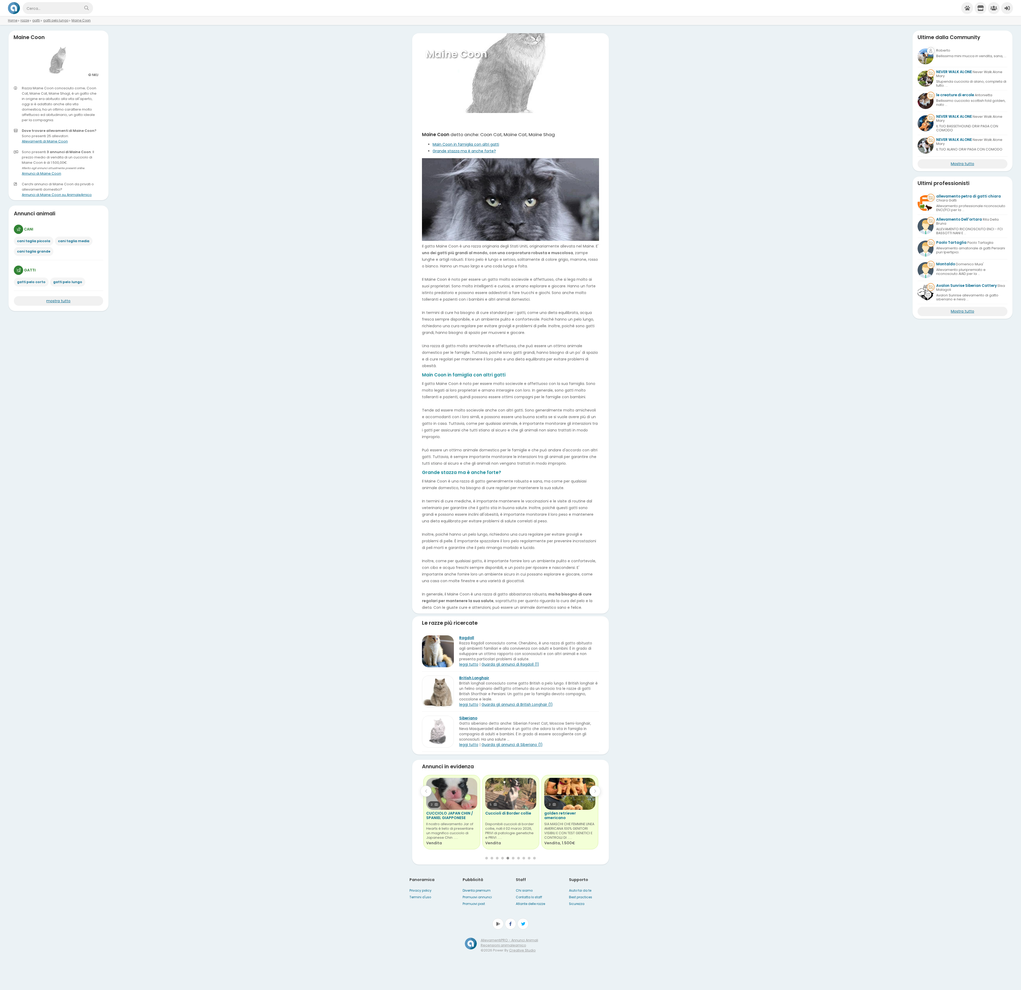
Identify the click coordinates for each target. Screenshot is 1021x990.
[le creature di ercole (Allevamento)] (926, 101)
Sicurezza (576, 904)
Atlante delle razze (530, 904)
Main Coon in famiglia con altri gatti (466, 144)
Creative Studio (522, 950)
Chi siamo (524, 890)
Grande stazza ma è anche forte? (464, 151)
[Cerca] (86, 8)
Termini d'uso (420, 897)
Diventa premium (477, 890)
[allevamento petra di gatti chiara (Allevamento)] (926, 203)
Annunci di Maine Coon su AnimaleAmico (57, 194)
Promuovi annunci (477, 897)
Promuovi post (474, 904)
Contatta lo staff (529, 897)
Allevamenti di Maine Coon (45, 141)
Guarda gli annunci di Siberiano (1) (512, 744)
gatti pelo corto (31, 282)
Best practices (580, 897)
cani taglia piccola (33, 241)
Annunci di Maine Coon (41, 173)
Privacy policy (420, 890)
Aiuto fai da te (580, 890)
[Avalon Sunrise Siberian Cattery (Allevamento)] (926, 292)
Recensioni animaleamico (503, 945)
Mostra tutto (962, 163)
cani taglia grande (33, 251)
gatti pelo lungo (55, 20)
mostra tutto (58, 301)
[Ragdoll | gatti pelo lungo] (438, 651)
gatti (36, 20)
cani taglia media (73, 241)
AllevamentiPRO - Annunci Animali (509, 940)
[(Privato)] (926, 56)
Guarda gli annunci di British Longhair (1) (517, 704)
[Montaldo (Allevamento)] (926, 270)
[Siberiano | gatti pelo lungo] (438, 732)
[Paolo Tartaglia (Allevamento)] (926, 249)
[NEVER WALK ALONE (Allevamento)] (926, 79)
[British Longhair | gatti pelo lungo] (438, 691)
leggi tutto (468, 664)
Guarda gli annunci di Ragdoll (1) (510, 664)
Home (12, 20)
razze (24, 20)
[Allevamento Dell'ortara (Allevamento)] (926, 226)
